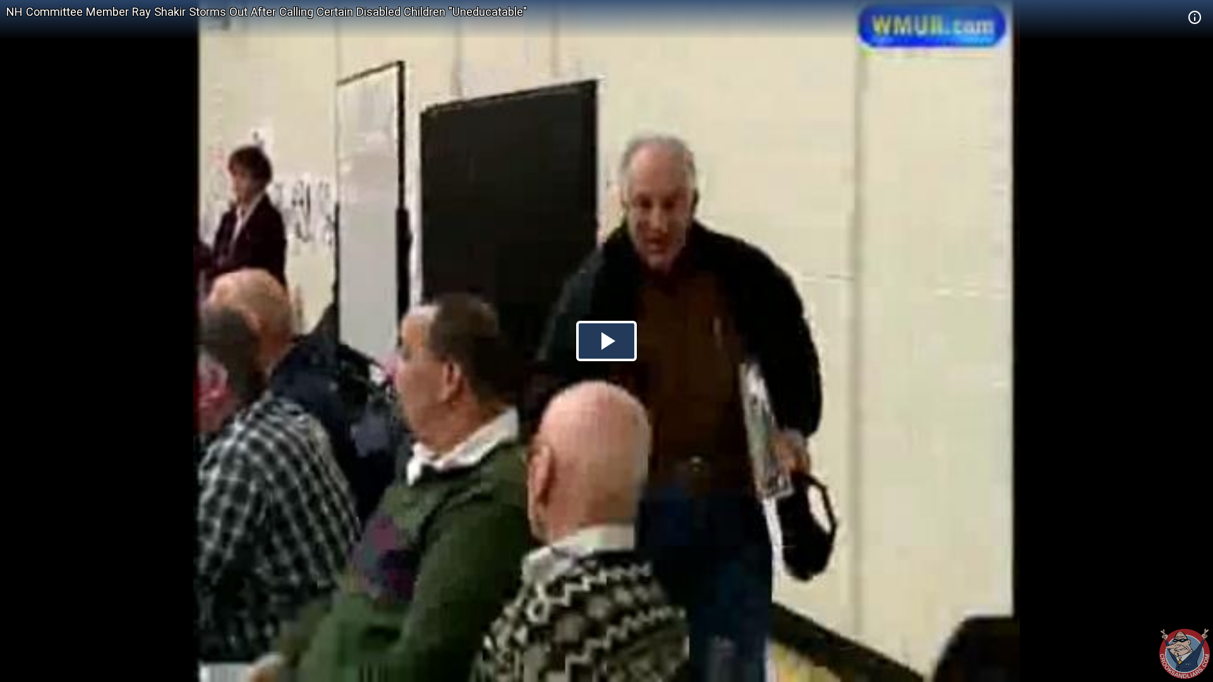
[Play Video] (606, 341)
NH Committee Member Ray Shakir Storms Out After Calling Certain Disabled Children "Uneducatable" (266, 11)
